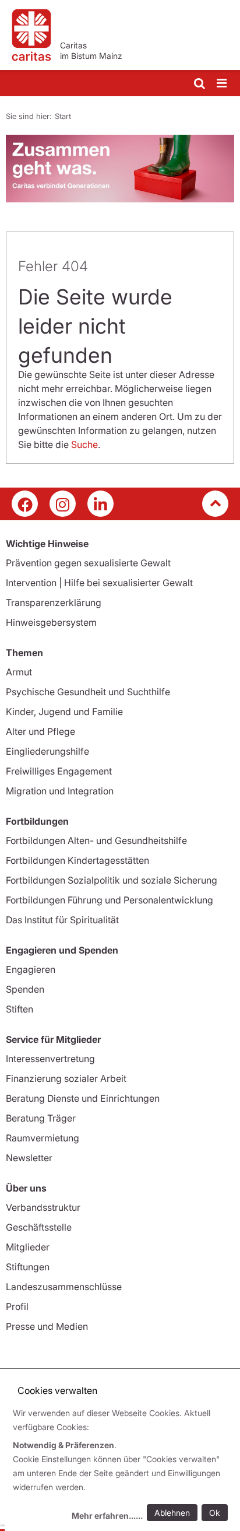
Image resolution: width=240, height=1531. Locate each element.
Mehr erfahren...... (107, 1516)
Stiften (19, 1009)
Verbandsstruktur (43, 1207)
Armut (19, 672)
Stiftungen (28, 1267)
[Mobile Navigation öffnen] (222, 83)
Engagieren (30, 969)
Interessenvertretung (50, 1058)
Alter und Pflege (40, 731)
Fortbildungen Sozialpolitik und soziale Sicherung (111, 880)
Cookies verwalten (57, 1390)
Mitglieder (28, 1247)
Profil (17, 1306)
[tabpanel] (120, 168)
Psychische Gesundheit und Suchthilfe (88, 692)
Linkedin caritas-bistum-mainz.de (100, 504)
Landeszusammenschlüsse (64, 1286)
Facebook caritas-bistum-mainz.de (25, 504)
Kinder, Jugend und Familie (64, 711)
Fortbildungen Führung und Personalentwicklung (109, 900)
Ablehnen (172, 1513)
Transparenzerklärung (53, 602)
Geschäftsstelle (39, 1227)
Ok (214, 1513)
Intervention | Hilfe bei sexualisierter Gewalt (99, 582)
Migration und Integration (60, 791)
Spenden (25, 989)
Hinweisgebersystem (51, 622)
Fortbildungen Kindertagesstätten (77, 860)
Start (63, 116)
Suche (84, 444)
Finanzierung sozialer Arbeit (66, 1078)
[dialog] (122, 1466)
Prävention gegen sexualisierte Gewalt (88, 563)
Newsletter (29, 1158)
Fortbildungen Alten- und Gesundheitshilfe (96, 840)
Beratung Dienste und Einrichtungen (83, 1098)
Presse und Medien (47, 1326)
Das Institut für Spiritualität (62, 920)
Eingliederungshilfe (47, 751)
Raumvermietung (42, 1138)
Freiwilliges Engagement (59, 771)
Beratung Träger (41, 1118)
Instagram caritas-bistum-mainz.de (63, 504)
